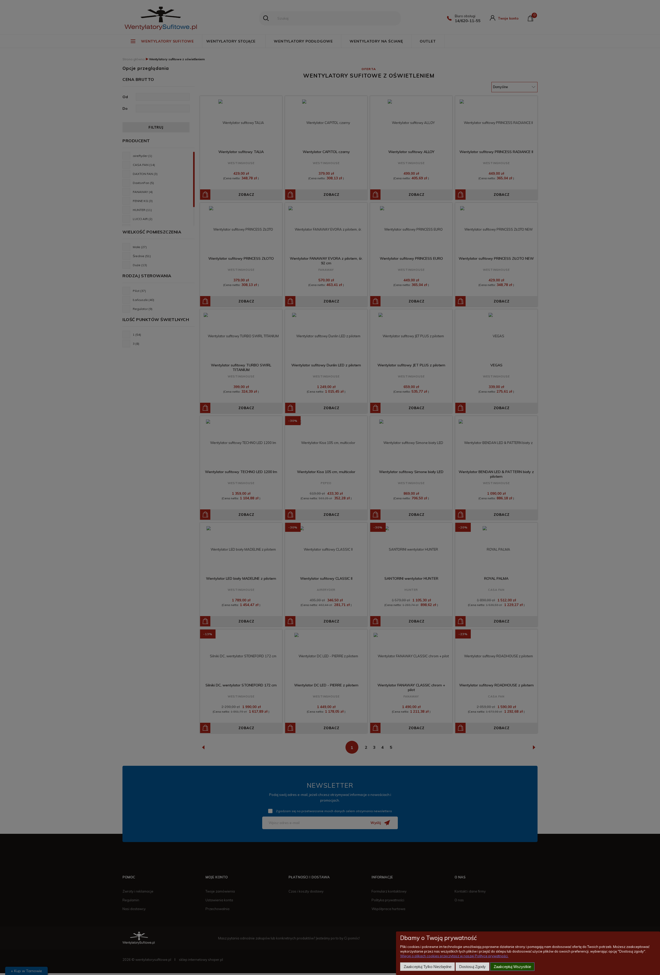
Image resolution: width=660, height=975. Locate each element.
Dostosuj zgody (472, 966)
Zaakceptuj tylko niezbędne (427, 966)
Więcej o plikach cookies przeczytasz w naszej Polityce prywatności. (454, 956)
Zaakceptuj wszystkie (512, 966)
